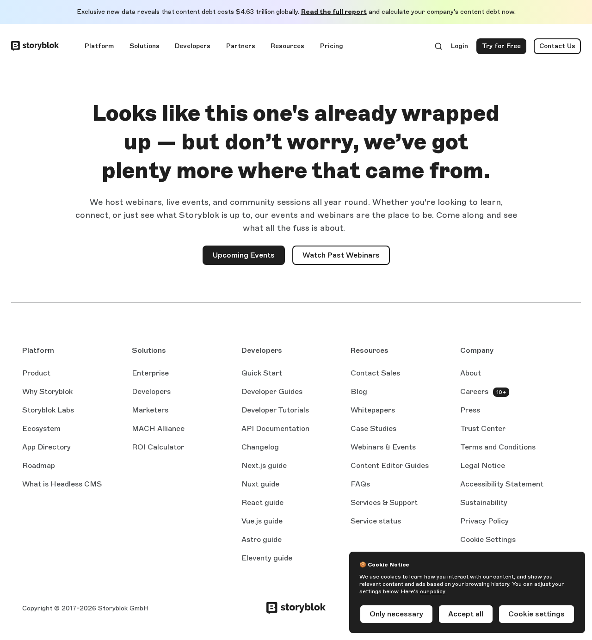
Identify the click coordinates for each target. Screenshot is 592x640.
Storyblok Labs (48, 410)
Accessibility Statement (501, 484)
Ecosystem (41, 428)
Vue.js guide (262, 522)
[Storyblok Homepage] (35, 46)
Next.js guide (264, 466)
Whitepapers (373, 410)
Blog (359, 391)
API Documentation (275, 429)
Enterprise (150, 373)
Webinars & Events (383, 447)
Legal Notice (482, 465)
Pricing (331, 46)
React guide (262, 503)
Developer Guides (271, 391)
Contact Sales (375, 373)
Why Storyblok (47, 391)
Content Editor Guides (390, 466)
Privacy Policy (484, 521)
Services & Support (384, 502)
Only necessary (396, 613)
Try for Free (504, 48)
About (470, 373)
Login (460, 48)
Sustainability (483, 502)
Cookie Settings (488, 539)
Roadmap (38, 465)
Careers (474, 391)
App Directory (46, 447)
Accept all (465, 613)
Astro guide (261, 540)
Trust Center (483, 428)
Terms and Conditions (498, 447)
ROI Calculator (158, 447)
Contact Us (557, 46)
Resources (287, 46)
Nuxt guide (260, 485)
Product (36, 373)
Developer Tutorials (275, 410)
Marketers (150, 410)
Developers (192, 46)
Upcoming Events (244, 255)
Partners (240, 46)
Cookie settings (536, 613)
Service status (376, 522)
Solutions (145, 46)
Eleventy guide (266, 559)
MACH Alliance (158, 428)
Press (470, 410)
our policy (432, 591)
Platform (99, 46)
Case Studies (373, 428)
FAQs (360, 484)
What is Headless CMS (62, 484)
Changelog (260, 447)
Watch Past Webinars (346, 258)
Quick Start (261, 373)
